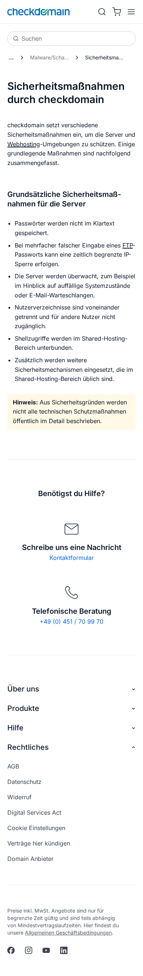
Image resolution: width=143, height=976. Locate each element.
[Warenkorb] (116, 11)
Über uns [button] (23, 689)
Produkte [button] (23, 708)
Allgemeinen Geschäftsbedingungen (68, 932)
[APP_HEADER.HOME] (38, 11)
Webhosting (23, 144)
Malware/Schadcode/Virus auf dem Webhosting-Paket (51, 57)
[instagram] (28, 950)
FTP (127, 245)
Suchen (32, 38)
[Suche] (102, 11)
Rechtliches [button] (28, 747)
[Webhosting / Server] (11, 57)
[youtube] (46, 950)
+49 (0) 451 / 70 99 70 (71, 621)
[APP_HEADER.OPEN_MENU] (130, 11)
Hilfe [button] (15, 727)
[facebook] (11, 950)
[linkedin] (63, 950)
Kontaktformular (72, 557)
